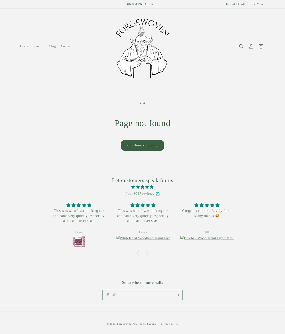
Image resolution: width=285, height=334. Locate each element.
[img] (142, 187)
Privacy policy (169, 323)
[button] (38, 46)
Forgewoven (124, 323)
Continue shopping (142, 145)
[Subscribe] (177, 295)
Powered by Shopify (144, 323)
